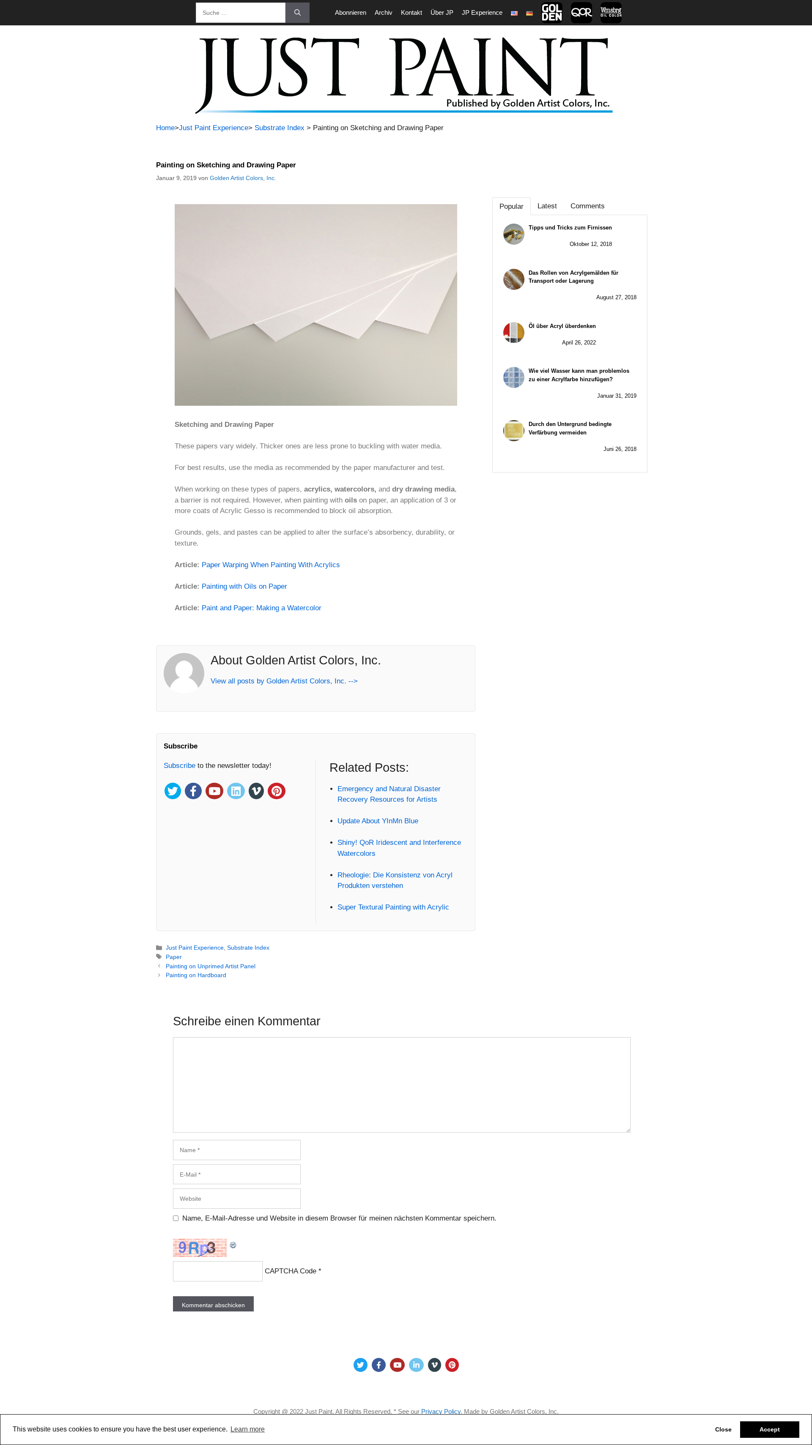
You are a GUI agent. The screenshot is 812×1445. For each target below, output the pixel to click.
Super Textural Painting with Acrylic (393, 907)
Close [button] (723, 1429)
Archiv (383, 12)
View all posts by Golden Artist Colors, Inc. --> (284, 681)
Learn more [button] (247, 1429)
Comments (588, 206)
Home (165, 128)
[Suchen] (297, 13)
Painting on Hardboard (196, 975)
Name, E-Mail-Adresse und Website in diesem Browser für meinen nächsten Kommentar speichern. (339, 1218)
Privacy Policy (441, 1411)
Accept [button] (770, 1429)
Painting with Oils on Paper (244, 586)
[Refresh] (233, 1244)
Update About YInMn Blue (377, 821)
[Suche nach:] (240, 13)
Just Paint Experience (213, 128)
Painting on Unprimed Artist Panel (210, 966)
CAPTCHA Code (290, 1271)
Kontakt (411, 12)
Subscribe (181, 766)
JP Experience (482, 12)
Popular (511, 206)
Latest (547, 206)
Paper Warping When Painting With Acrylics (271, 565)
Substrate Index (279, 128)
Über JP (442, 12)
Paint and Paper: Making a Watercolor (261, 608)
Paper (174, 956)
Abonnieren (350, 12)
